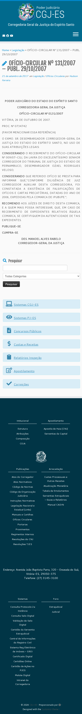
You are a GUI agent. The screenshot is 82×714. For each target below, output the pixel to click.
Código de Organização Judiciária (22, 493)
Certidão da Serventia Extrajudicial (23, 631)
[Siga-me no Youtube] (12, 36)
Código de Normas (22, 486)
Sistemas (23, 598)
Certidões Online (22, 661)
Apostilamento (56, 420)
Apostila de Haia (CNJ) (56, 428)
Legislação (18, 50)
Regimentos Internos (22, 534)
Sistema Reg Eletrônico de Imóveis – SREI (22, 649)
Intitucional (23, 420)
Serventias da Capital (55, 433)
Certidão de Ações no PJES (22, 668)
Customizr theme (50, 709)
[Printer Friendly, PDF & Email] (69, 96)
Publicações (22, 469)
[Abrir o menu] (76, 34)
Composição (23, 438)
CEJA (22, 443)
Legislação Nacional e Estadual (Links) (23, 507)
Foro (56, 598)
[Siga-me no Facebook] (8, 36)
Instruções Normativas (22, 500)
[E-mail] (4, 36)
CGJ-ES (33, 704)
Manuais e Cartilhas (22, 514)
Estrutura (23, 428)
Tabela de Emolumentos (56, 490)
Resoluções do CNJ (22, 539)
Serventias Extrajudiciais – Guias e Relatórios (56, 497)
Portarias (22, 524)
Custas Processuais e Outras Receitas (55, 479)
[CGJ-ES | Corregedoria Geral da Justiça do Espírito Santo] (41, 12)
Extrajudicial (55, 606)
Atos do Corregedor (23, 477)
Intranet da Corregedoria (22, 682)
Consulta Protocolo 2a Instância (22, 608)
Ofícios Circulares (55, 76)
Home (5, 50)
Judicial (56, 611)
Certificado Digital (22, 656)
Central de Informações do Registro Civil (22, 640)
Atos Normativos (22, 481)
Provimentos (22, 529)
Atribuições (22, 433)
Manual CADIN (55, 504)
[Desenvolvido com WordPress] (59, 704)
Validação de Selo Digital (22, 622)
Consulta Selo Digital (22, 615)
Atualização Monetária (55, 485)
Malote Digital (22, 675)
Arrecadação (56, 469)
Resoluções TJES (22, 544)
